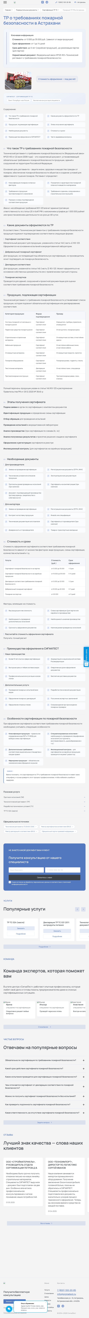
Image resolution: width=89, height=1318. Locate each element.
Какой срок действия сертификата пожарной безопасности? (34, 1068)
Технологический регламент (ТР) (17, 802)
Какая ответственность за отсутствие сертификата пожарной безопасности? (42, 1112)
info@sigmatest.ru (66, 1294)
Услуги (47, 1290)
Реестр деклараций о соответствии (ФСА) (21, 831)
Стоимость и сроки (58, 131)
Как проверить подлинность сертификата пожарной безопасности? (37, 1104)
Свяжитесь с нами (44, 877)
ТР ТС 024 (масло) (11, 811)
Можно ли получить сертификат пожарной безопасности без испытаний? (40, 1096)
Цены (46, 1297)
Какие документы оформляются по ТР (65, 116)
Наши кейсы (49, 1307)
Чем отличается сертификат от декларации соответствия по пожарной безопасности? (39, 1086)
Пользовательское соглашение (14, 1313)
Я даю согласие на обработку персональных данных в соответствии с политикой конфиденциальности (41, 883)
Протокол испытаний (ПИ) (14, 797)
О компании (49, 1293)
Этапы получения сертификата (62, 124)
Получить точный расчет (15, 638)
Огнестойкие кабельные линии (67, 345)
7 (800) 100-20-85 (66, 1290)
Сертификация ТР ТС (50, 10)
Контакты (48, 1311)
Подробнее (21, 934)
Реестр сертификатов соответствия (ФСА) (57, 827)
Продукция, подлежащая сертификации (23, 124)
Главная (8, 10)
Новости (47, 1300)
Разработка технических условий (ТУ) (18, 806)
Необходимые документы (18, 131)
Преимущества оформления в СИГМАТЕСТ (24, 137)
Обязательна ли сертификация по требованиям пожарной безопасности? (40, 1060)
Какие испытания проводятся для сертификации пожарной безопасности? (41, 1076)
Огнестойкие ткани (63, 368)
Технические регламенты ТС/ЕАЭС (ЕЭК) (20, 827)
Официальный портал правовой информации (59, 831)
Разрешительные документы (26, 10)
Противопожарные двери (65, 376)
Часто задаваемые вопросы (61, 137)
